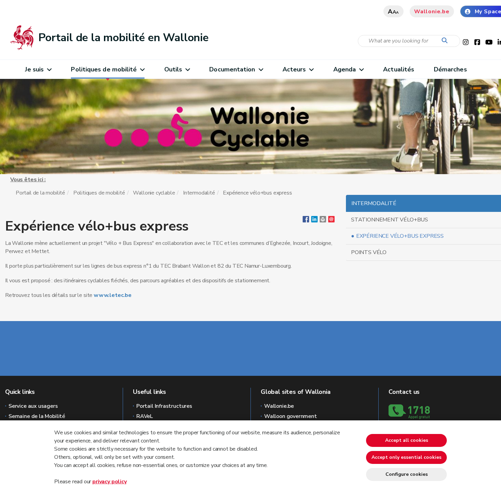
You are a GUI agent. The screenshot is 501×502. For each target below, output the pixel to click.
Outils (173, 69)
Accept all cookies (406, 440)
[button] (323, 220)
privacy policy (109, 481)
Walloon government (290, 416)
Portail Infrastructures (164, 406)
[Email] (331, 220)
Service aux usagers (33, 406)
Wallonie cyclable (154, 193)
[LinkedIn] (314, 220)
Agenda (344, 69)
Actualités (398, 69)
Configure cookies (406, 474)
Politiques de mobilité (104, 69)
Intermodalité (199, 193)
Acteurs (294, 69)
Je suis (34, 69)
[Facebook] (306, 220)
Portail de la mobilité (40, 193)
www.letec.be (113, 295)
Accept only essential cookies (406, 457)
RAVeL (144, 416)
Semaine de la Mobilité (37, 416)
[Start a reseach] (446, 41)
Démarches (450, 69)
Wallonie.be (432, 11)
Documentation (232, 69)
